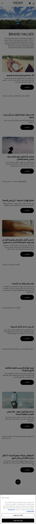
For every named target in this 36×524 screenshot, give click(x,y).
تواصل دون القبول (5, 497)
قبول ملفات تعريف (18, 520)
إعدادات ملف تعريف (18, 515)
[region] (18, 509)
